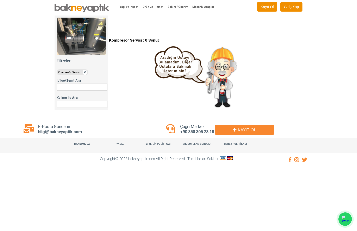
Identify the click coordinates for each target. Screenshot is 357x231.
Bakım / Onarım (178, 6)
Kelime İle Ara (67, 98)
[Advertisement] (184, 25)
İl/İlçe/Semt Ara (69, 81)
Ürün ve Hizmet (153, 6)
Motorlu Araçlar (203, 6)
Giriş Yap (291, 7)
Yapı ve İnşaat (129, 6)
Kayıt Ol (267, 7)
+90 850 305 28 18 (197, 131)
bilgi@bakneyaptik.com (60, 131)
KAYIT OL (246, 130)
